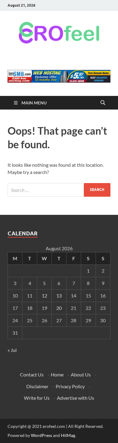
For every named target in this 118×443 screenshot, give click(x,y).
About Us (81, 374)
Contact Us (32, 374)
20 (59, 308)
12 (44, 295)
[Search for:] (59, 190)
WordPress (41, 435)
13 (59, 295)
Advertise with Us (75, 398)
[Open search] (102, 103)
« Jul (12, 350)
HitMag (68, 435)
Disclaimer (37, 386)
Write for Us (37, 398)
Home (57, 374)
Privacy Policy (70, 386)
